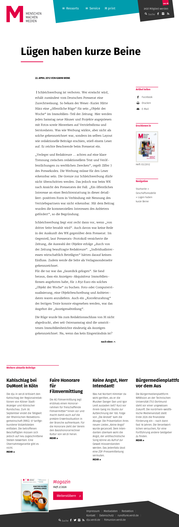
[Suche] (60, 520)
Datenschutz (106, 515)
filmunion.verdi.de (115, 520)
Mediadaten (111, 511)
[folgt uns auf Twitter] (75, 520)
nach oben (107, 341)
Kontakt (90, 515)
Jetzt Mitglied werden (156, 8)
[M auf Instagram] (163, 14)
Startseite (141, 189)
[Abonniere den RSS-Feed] (168, 14)
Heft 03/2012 (143, 164)
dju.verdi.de (93, 520)
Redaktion (128, 511)
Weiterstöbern (66, 495)
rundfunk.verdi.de (128, 515)
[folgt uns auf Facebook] (71, 520)
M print (110, 8)
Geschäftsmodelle (146, 193)
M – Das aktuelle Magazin (70, 479)
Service (95, 8)
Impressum (93, 511)
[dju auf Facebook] (158, 14)
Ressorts (72, 8)
